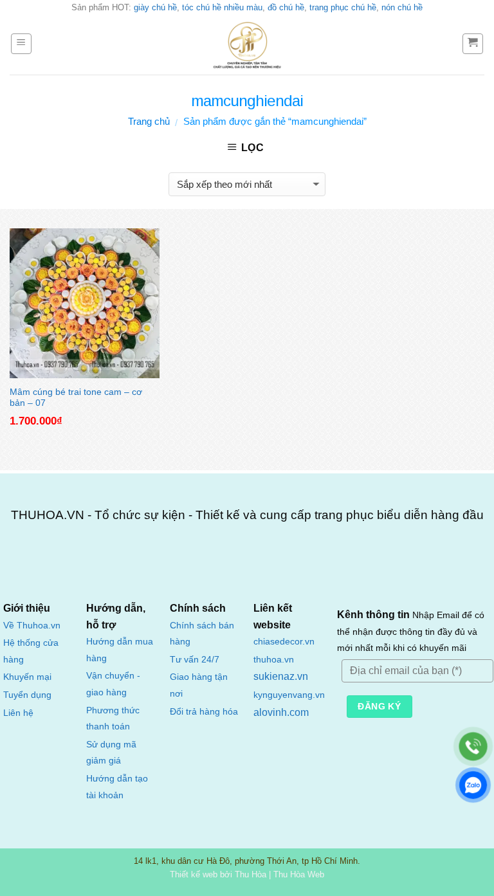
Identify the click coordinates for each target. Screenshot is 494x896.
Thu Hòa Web (298, 874)
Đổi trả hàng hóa (204, 712)
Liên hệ (18, 713)
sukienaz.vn (280, 676)
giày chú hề (155, 7)
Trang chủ (149, 121)
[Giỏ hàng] (473, 43)
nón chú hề (402, 7)
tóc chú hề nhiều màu (222, 7)
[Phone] (473, 746)
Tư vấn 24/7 (194, 659)
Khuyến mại (27, 677)
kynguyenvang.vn (289, 695)
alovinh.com (281, 712)
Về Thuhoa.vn (31, 625)
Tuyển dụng (27, 695)
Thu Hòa (250, 874)
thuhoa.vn (273, 659)
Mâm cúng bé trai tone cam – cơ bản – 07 (76, 396)
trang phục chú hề (342, 7)
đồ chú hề (286, 7)
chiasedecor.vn (284, 641)
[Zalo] (473, 785)
